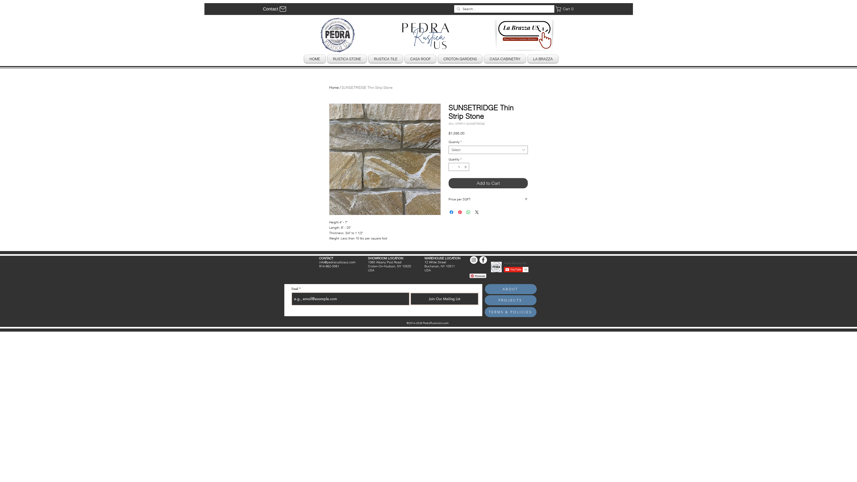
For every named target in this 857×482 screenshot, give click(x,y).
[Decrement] (452, 167)
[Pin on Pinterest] (460, 212)
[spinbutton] (459, 167)
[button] (566, 9)
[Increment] (466, 167)
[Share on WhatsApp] (468, 212)
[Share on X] (477, 212)
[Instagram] (474, 260)
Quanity (455, 142)
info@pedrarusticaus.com (337, 262)
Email (295, 288)
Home (334, 87)
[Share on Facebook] (451, 212)
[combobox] (488, 150)
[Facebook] (483, 260)
